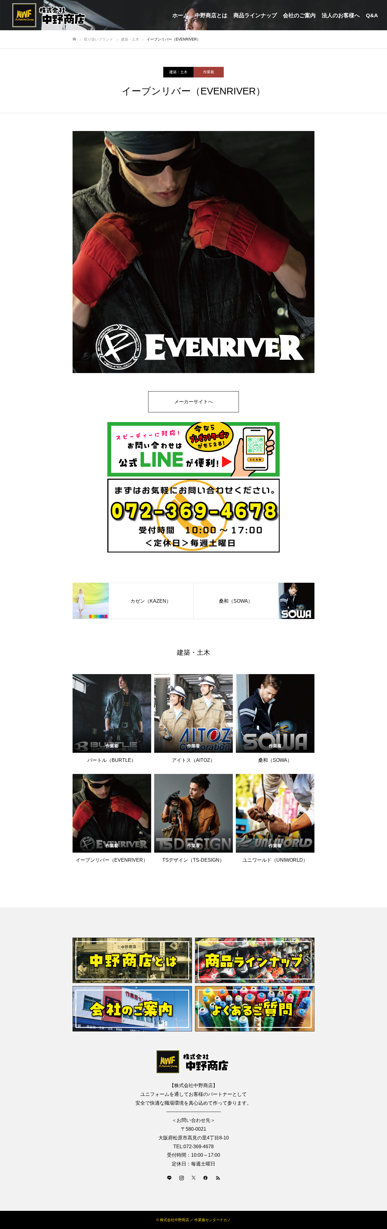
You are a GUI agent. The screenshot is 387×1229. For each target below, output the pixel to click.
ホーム (180, 15)
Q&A (372, 15)
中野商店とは (211, 15)
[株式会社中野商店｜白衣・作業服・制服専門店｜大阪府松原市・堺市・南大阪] (50, 15)
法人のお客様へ (341, 15)
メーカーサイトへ (193, 401)
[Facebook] (206, 1178)
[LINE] (169, 1178)
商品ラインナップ (255, 15)
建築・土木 (178, 72)
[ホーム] (74, 39)
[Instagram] (181, 1178)
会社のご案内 (299, 15)
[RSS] (218, 1178)
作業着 (208, 72)
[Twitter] (193, 1178)
